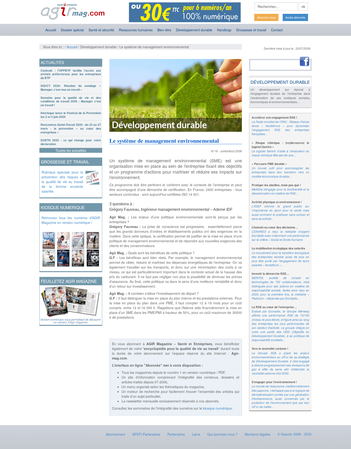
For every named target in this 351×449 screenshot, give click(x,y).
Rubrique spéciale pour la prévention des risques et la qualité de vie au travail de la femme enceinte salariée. (62, 182)
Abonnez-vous (266, 17)
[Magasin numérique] (71, 248)
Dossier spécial (72, 29)
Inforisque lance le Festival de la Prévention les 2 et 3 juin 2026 (71, 115)
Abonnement (115, 434)
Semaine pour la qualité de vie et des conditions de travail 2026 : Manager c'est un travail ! (71, 101)
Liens (196, 434)
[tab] (70, 74)
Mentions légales (257, 434)
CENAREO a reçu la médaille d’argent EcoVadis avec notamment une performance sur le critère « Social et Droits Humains (280, 235)
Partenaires (176, 434)
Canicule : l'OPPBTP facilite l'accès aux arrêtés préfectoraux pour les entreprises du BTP (71, 74)
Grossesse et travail (251, 29)
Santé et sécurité (101, 29)
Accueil (50, 29)
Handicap (224, 29)
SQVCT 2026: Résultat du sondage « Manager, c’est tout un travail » (71, 88)
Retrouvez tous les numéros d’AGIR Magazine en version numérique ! (71, 220)
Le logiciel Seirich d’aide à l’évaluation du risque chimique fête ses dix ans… (280, 153)
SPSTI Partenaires (146, 434)
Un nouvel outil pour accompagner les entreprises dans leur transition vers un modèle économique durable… (280, 172)
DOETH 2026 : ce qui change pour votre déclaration (71, 142)
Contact (277, 29)
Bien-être (164, 29)
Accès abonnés (295, 17)
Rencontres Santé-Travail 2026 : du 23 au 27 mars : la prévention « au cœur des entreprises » (71, 128)
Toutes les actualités (70, 150)
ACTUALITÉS (52, 62)
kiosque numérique (217, 408)
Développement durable (194, 29)
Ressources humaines (136, 29)
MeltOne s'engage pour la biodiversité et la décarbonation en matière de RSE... (280, 191)
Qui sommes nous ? (222, 434)
